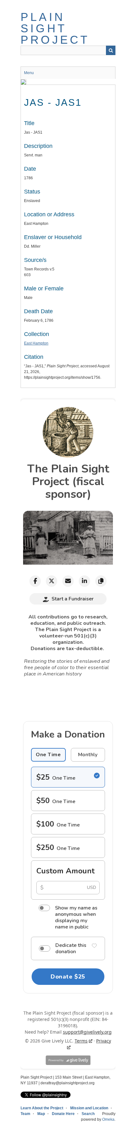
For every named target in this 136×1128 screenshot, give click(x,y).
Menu (29, 73)
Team (25, 1114)
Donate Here (63, 1114)
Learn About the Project (42, 1108)
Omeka (108, 1119)
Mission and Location (89, 1108)
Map (41, 1114)
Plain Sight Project (55, 28)
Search (110, 50)
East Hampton (36, 343)
